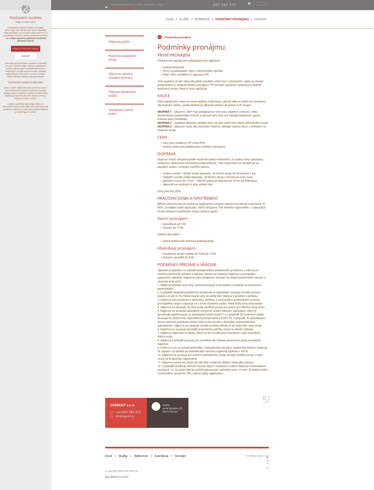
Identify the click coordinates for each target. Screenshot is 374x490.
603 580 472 (224, 4)
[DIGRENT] (121, 8)
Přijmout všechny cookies (26, 48)
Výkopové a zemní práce (121, 112)
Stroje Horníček (159, 37)
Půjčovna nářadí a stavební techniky (121, 76)
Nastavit (25, 56)
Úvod (170, 19)
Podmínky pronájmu (232, 19)
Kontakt (260, 19)
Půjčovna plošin (119, 42)
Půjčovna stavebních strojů (122, 58)
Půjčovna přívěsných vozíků (122, 94)
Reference (202, 19)
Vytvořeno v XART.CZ (255, 456)
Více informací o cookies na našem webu (25, 82)
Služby (184, 19)
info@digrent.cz (124, 416)
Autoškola (161, 456)
